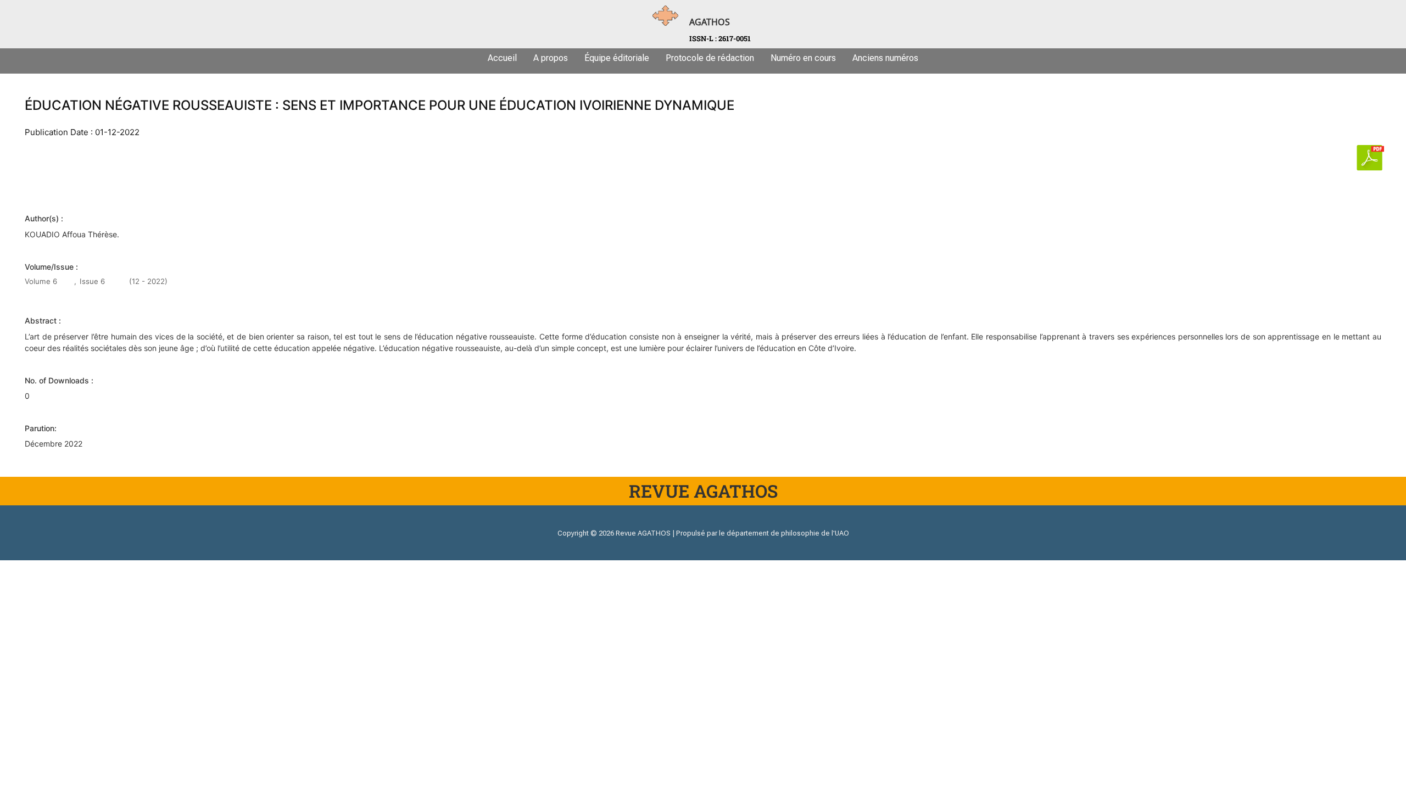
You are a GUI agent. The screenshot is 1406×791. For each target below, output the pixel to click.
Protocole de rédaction (710, 58)
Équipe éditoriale (616, 58)
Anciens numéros (885, 58)
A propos (550, 58)
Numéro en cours (803, 58)
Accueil (502, 58)
